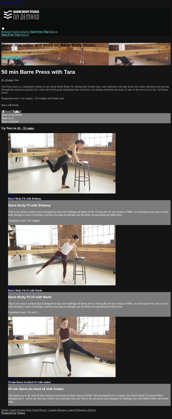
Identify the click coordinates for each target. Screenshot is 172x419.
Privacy (43, 410)
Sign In (24, 34)
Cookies (52, 410)
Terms (35, 410)
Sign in (53, 31)
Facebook (6, 111)
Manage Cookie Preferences (72, 410)
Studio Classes (9, 410)
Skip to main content (12, 2)
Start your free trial (11, 58)
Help (29, 410)
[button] (3, 28)
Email (18, 111)
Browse (6, 31)
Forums (16, 31)
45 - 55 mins (7, 80)
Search (25, 31)
